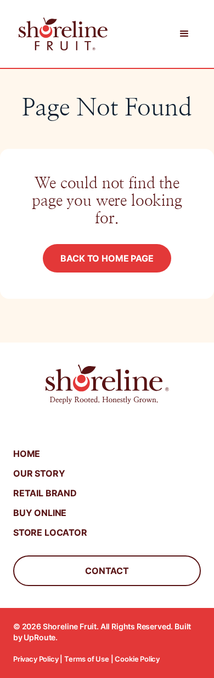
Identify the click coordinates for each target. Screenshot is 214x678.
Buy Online (39, 512)
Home (26, 453)
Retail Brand (45, 493)
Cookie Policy (137, 659)
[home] (60, 34)
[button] (184, 34)
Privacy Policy (36, 659)
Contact (107, 570)
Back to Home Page (106, 258)
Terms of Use (86, 659)
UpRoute (39, 637)
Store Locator (50, 532)
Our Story (39, 473)
